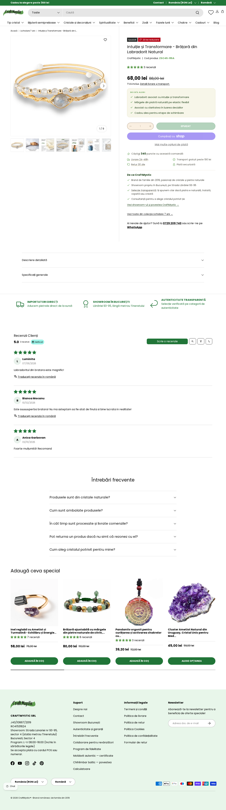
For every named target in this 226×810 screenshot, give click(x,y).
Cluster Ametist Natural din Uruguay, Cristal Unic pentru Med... (188, 633)
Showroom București (86, 722)
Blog (216, 23)
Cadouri (200, 23)
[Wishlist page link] (211, 12)
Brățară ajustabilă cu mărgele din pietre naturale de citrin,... (84, 631)
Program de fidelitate (87, 749)
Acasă (14, 30)
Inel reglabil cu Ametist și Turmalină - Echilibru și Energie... (33, 631)
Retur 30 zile (138, 164)
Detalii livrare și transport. (155, 84)
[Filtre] (200, 341)
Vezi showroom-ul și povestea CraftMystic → (153, 204)
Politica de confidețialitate (141, 736)
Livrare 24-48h (139, 159)
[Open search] (192, 341)
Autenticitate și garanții (88, 729)
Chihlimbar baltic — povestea (92, 762)
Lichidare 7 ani (28, 30)
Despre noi (80, 709)
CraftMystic (134, 58)
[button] (222, 11)
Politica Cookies (134, 729)
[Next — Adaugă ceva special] (215, 605)
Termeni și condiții (135, 709)
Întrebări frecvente (85, 736)
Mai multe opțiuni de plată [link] (171, 144)
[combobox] (115, 12)
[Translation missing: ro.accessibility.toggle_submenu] (22, 23)
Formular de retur (135, 742)
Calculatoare (81, 769)
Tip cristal (13, 23)
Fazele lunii (163, 23)
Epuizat (186, 126)
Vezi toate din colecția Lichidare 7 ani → (150, 214)
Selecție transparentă (143, 190)
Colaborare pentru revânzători (93, 742)
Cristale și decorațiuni (77, 23)
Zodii (145, 23)
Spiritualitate (107, 23)
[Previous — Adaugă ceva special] (215, 614)
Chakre (182, 23)
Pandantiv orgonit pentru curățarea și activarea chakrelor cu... (138, 633)
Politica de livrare (135, 716)
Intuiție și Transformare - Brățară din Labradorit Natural (58, 30)
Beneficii (129, 23)
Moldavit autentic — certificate (93, 756)
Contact (158, 2)
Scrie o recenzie (167, 341)
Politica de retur (134, 722)
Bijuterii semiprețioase (42, 23)
